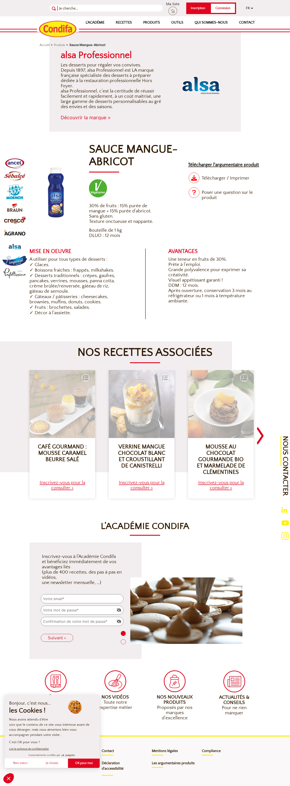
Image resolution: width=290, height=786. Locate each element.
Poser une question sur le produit (227, 195)
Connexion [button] (222, 8)
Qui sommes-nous (211, 22)
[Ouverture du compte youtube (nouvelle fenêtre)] (285, 522)
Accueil (45, 45)
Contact (247, 22)
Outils (177, 22)
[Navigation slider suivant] (260, 433)
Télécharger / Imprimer (225, 178)
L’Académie (95, 22)
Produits (151, 22)
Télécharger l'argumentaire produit (223, 164)
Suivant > (57, 637)
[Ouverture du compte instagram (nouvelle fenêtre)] (285, 535)
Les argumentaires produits (173, 763)
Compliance (211, 751)
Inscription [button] (198, 8)
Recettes (124, 22)
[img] (119, 610)
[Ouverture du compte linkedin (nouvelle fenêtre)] (284, 509)
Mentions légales (165, 751)
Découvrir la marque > (86, 117)
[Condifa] (58, 29)
